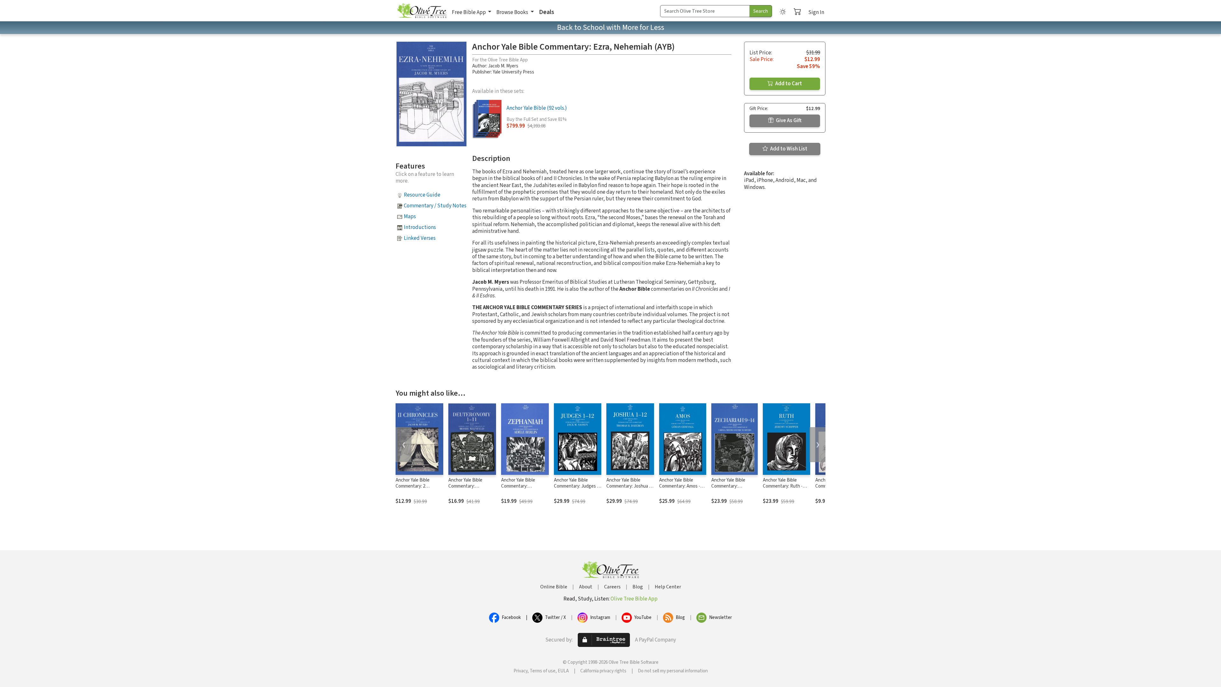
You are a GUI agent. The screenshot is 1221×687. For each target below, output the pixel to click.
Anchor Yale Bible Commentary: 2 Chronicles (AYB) (413, 486)
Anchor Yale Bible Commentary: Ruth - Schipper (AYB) (783, 486)
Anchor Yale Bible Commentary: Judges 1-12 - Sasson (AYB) (577, 486)
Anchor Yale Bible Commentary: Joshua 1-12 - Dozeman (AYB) (629, 486)
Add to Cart (788, 83)
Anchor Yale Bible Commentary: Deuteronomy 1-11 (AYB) (466, 489)
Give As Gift (788, 120)
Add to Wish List (788, 149)
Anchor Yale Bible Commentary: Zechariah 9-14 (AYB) (731, 486)
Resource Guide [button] (422, 195)
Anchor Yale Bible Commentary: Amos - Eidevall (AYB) (679, 486)
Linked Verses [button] (420, 238)
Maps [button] (410, 216)
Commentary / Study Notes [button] (435, 206)
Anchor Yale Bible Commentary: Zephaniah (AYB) (518, 486)
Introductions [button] (420, 227)
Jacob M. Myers (503, 66)
